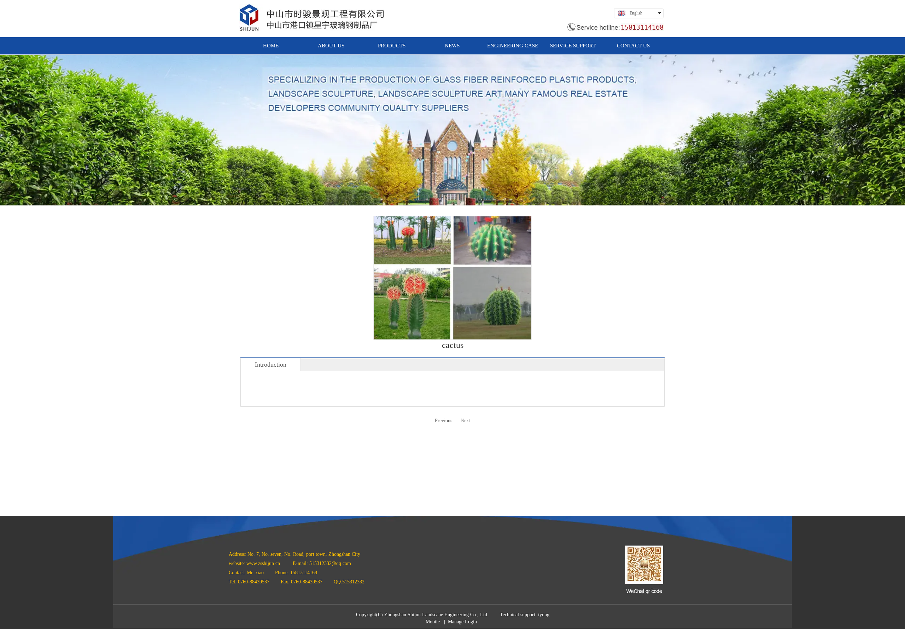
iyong (543, 614)
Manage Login (462, 621)
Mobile (433, 621)
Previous (443, 420)
